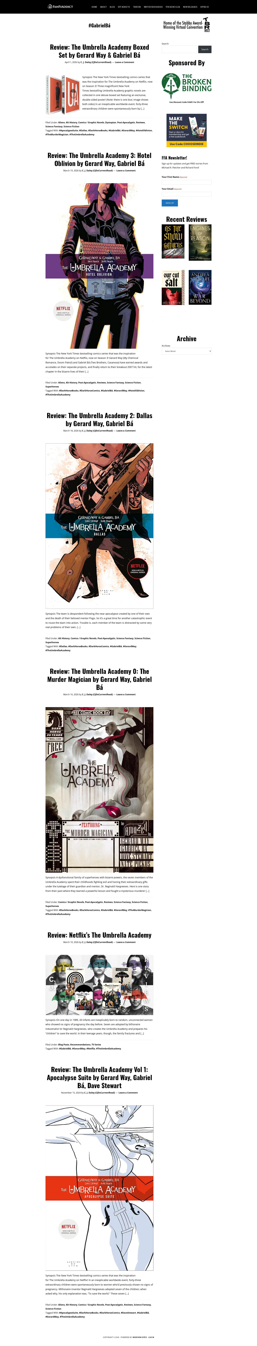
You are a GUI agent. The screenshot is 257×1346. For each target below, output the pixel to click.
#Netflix (90, 1048)
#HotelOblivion (144, 130)
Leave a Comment (124, 62)
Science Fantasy (54, 126)
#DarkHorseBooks (97, 130)
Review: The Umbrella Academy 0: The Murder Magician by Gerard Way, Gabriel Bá (99, 679)
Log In (151, 1337)
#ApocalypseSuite (68, 130)
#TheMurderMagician (57, 134)
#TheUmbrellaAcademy (81, 134)
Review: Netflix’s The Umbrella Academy (99, 934)
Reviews (140, 122)
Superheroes (52, 386)
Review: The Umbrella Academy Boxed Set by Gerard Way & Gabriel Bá (99, 51)
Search (165, 43)
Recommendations (80, 1044)
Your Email (172, 188)
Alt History (71, 122)
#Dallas (83, 130)
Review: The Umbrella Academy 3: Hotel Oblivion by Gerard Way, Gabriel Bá (99, 159)
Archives (166, 345)
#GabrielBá (114, 130)
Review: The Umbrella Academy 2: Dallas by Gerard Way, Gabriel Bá (99, 419)
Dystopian (110, 122)
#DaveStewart (128, 1312)
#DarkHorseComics (90, 390)
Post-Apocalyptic (126, 122)
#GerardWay (128, 130)
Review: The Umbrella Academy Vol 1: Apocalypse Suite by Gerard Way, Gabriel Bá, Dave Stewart (99, 1077)
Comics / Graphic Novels (91, 122)
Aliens (61, 122)
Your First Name (174, 176)
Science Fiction (71, 126)
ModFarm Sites (140, 1337)
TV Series (96, 1044)
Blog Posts (63, 1044)
